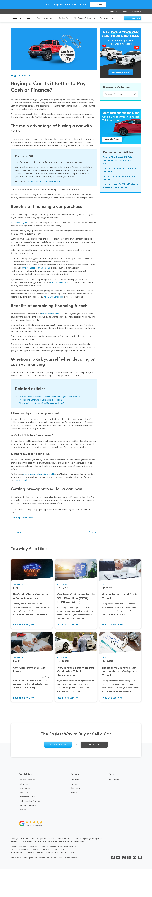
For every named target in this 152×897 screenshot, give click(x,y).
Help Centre (136, 11)
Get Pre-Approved (27, 779)
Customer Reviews (27, 796)
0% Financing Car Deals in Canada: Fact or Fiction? (40, 399)
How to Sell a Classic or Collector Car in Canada (120, 170)
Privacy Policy (16, 858)
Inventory (23, 792)
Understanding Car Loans (30, 801)
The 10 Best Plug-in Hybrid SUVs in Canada (119, 178)
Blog (13, 75)
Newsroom (75, 788)
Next (91, 532)
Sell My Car (24, 784)
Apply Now (97, 4)
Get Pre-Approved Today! (22, 517)
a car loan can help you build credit (38, 474)
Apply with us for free (53, 297)
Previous (17, 532)
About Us (113, 11)
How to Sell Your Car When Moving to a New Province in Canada (120, 186)
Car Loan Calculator (28, 805)
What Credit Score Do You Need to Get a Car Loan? (41, 403)
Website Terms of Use (47, 858)
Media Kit (74, 792)
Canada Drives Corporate (67, 858)
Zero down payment (20, 222)
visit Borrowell (20, 480)
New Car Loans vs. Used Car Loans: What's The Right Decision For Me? (50, 396)
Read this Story (22, 624)
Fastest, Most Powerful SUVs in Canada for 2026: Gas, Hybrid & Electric (117, 160)
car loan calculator (58, 282)
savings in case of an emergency (36, 267)
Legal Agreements (30, 858)
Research (23, 809)
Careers (125, 11)
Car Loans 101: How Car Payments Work (44, 181)
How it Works (25, 788)
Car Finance (25, 75)
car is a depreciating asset (52, 313)
